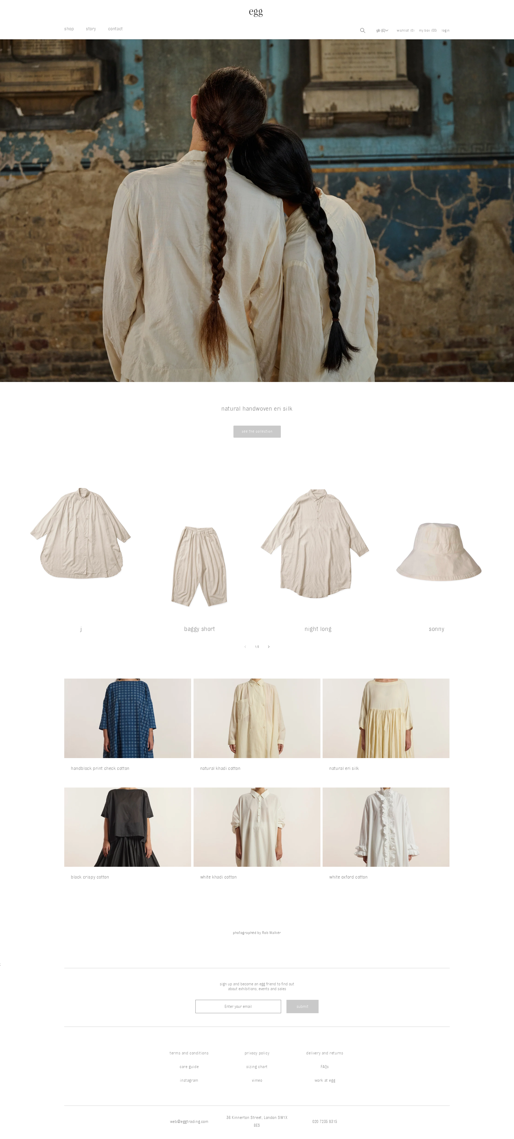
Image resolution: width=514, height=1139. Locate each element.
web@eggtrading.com (189, 1121)
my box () (428, 30)
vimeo (257, 1080)
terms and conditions (189, 1053)
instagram (189, 1080)
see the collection (257, 431)
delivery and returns (324, 1053)
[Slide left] (245, 647)
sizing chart (257, 1067)
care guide (189, 1067)
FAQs (325, 1067)
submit (302, 1006)
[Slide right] (269, 647)
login (446, 30)
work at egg (325, 1080)
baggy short (199, 629)
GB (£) (380, 30)
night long (318, 629)
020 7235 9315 (324, 1121)
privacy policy (257, 1053)
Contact (115, 28)
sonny (436, 629)
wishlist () (406, 30)
